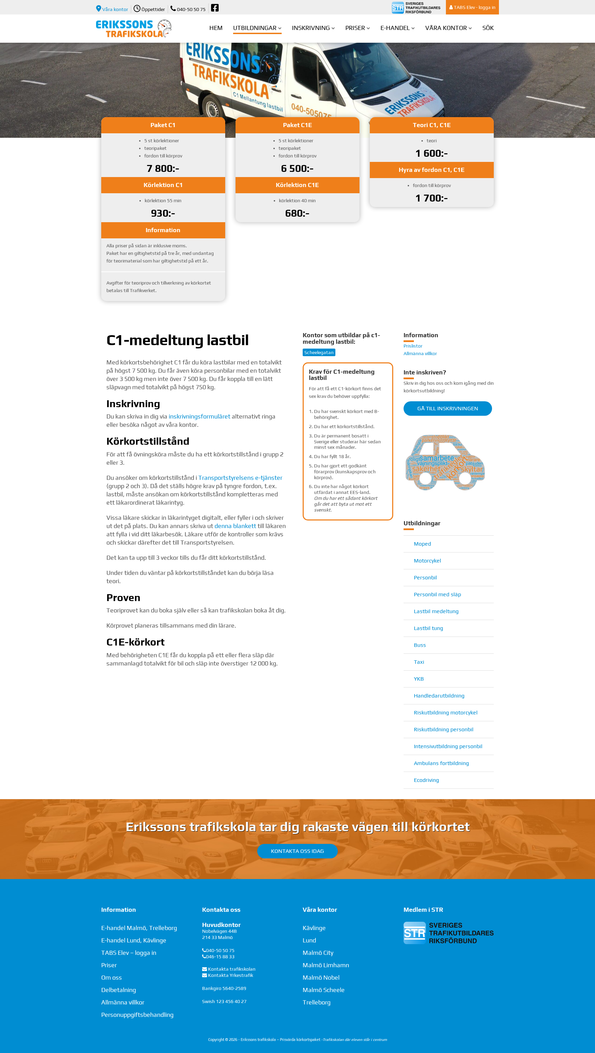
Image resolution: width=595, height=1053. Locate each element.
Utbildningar (254, 27)
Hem (216, 27)
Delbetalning (118, 989)
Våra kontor (114, 9)
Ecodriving (426, 780)
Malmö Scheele (324, 989)
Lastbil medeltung (436, 611)
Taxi (419, 662)
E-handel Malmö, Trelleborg (139, 927)
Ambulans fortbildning (441, 763)
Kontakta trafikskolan (231, 969)
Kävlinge (314, 927)
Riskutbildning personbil (443, 729)
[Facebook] (213, 8)
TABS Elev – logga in (128, 952)
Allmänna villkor (420, 353)
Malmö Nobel (321, 977)
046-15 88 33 (220, 956)
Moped (422, 543)
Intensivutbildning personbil (448, 746)
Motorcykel (427, 560)
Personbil (425, 577)
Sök (488, 27)
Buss (420, 645)
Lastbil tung (428, 628)
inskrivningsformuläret (199, 416)
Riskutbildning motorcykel (446, 712)
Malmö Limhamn (326, 965)
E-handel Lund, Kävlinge (133, 940)
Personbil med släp (437, 594)
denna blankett (235, 525)
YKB (419, 678)
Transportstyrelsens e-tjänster (240, 477)
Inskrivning (311, 27)
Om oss (111, 977)
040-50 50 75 (191, 9)
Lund (309, 940)
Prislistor (413, 346)
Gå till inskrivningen (447, 408)
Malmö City (318, 952)
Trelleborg (317, 1002)
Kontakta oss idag (297, 851)
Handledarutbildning (439, 695)
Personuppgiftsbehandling (137, 1014)
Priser (355, 27)
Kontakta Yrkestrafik (230, 975)
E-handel (395, 27)
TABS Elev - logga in (474, 7)
